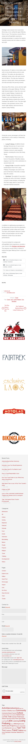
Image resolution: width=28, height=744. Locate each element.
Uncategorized (5, 559)
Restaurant (8, 728)
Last (3, 621)
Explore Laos (5, 573)
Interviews (4, 536)
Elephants (4, 522)
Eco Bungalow (13, 714)
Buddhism (4, 710)
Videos (3, 561)
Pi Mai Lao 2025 (6, 489)
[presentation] (14, 691)
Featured (4, 525)
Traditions (9, 730)
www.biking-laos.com (18, 659)
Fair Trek (7, 717)
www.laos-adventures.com (8, 652)
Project (12, 726)
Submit (6, 697)
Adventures (5, 511)
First (3, 614)
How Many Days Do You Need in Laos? (11, 469)
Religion (4, 550)
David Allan (7, 290)
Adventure (14, 708)
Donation (7, 714)
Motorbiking (5, 539)
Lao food (4, 721)
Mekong (16, 724)
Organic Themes (17, 741)
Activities (6, 708)
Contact (4, 570)
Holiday (13, 718)
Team (3, 596)
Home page (5, 582)
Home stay (18, 718)
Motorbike (21, 724)
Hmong (9, 718)
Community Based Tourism (9, 713)
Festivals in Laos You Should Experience (12, 465)
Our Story (4, 590)
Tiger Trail (19, 657)
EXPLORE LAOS (11, 3)
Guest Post (4, 579)
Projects (4, 548)
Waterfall (19, 732)
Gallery (3, 576)
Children (14, 710)
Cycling (3, 520)
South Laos (14, 728)
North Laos (6, 726)
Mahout (12, 723)
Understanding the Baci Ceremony (10, 461)
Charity (9, 710)
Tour (23, 299)
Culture (3, 517)
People (3, 545)
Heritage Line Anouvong (18, 246)
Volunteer (13, 732)
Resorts (17, 726)
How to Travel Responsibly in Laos (10, 473)
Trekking (4, 556)
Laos (12, 299)
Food (3, 531)
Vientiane (14, 301)
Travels (3, 598)
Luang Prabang (17, 299)
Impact (3, 584)
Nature (3, 542)
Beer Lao (21, 708)
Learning (16, 721)
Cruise (8, 299)
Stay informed (5, 593)
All (2, 514)
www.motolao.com (7, 656)
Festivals (4, 528)
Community (21, 710)
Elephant (18, 715)
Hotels (3, 534)
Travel (16, 297)
